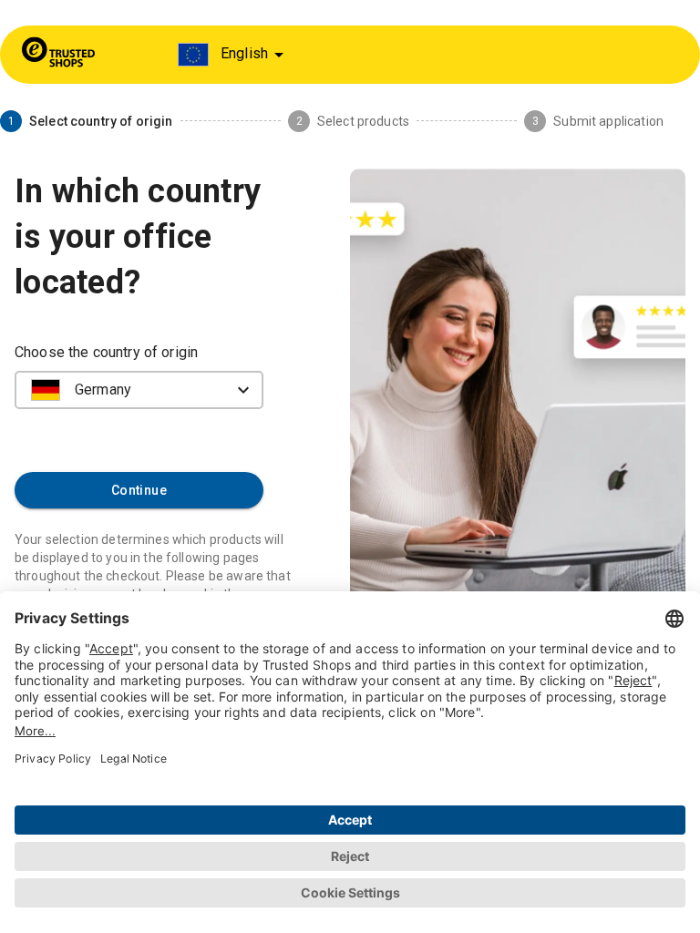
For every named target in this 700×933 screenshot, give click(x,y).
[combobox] (234, 55)
